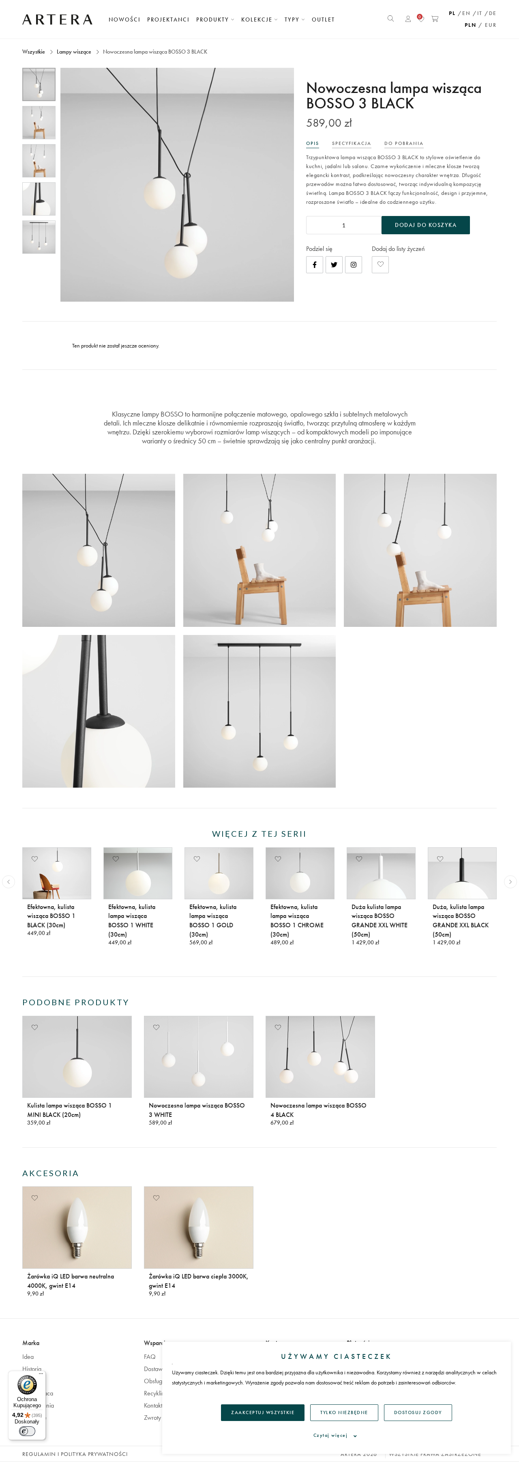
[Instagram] (353, 264)
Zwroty (152, 1417)
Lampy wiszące (74, 51)
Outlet (323, 19)
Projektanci (168, 19)
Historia (31, 1369)
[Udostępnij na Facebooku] (314, 264)
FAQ (150, 1356)
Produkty (213, 19)
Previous (8, 881)
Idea (28, 1356)
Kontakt (153, 1405)
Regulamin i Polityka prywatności (75, 1454)
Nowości (125, 19)
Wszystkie (34, 51)
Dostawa (155, 1369)
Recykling (156, 1393)
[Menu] (41, 1375)
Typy (293, 19)
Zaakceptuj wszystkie (262, 1412)
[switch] (27, 1431)
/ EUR (487, 25)
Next (510, 881)
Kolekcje (258, 19)
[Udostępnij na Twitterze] (334, 264)
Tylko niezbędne (344, 1412)
